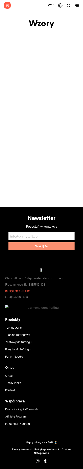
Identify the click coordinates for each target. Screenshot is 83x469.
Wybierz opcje (17, 113)
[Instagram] (37, 461)
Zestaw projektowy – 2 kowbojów (56, 176)
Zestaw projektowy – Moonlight (19, 176)
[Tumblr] (45, 461)
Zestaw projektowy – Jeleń (56, 101)
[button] (50, 5)
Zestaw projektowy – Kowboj (19, 101)
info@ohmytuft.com (17, 290)
